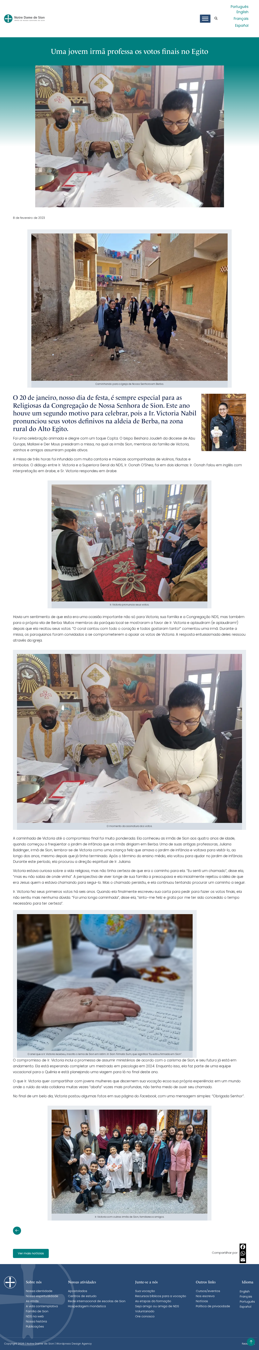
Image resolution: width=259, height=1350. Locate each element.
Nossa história (36, 1321)
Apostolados (77, 1291)
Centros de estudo (82, 1296)
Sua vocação (145, 1291)
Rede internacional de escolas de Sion (96, 1301)
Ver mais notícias (31, 1253)
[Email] (243, 1260)
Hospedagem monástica (87, 1306)
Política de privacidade (213, 1306)
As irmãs (32, 1301)
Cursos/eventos (208, 1291)
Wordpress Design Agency (74, 1344)
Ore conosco (145, 1316)
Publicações (35, 1326)
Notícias (202, 1301)
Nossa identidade (39, 1291)
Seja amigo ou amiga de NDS (157, 1306)
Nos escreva (205, 1296)
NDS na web (35, 1316)
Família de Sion (37, 1311)
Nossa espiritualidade (42, 1296)
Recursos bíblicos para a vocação (160, 1296)
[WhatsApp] (243, 1253)
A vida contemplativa (42, 1306)
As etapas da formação (153, 1301)
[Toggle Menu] (205, 18)
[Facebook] (243, 1247)
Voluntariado (144, 1311)
